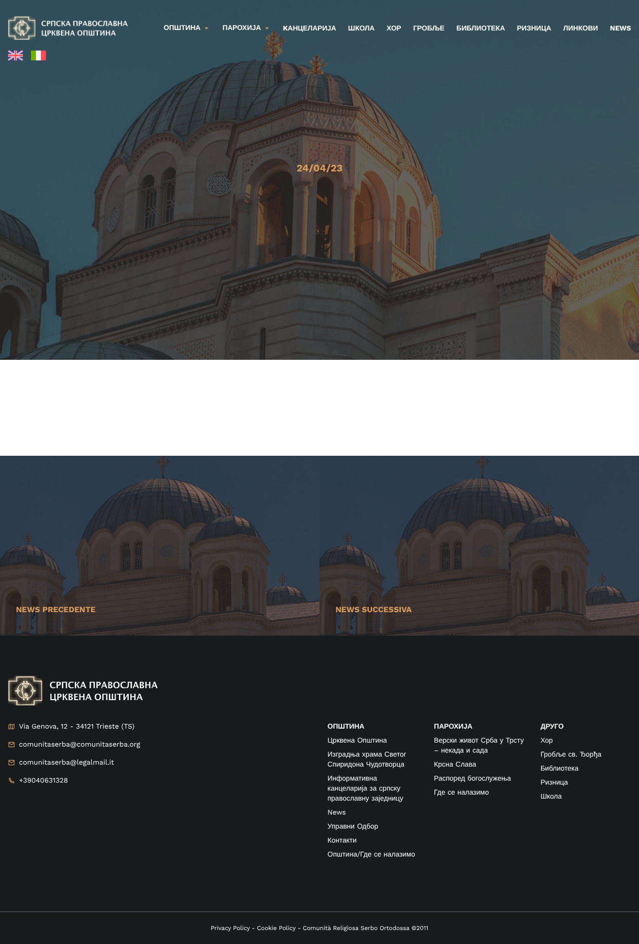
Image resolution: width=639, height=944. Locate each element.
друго (552, 727)
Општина (182, 28)
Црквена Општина (357, 741)
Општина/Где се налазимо (371, 855)
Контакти (341, 841)
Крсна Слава (455, 765)
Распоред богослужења (472, 779)
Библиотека (480, 28)
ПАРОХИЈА (453, 727)
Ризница (534, 28)
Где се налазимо (461, 793)
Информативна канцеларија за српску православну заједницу (365, 789)
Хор (393, 28)
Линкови (580, 28)
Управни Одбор (352, 827)
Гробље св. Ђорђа (571, 755)
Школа (361, 28)
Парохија (242, 28)
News (620, 28)
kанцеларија (309, 28)
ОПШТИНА (345, 727)
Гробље (429, 28)
